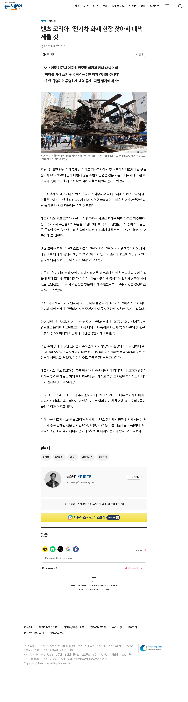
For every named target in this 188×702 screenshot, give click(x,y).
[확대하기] (94, 94)
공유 (141, 54)
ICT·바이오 (118, 6)
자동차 (52, 21)
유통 (143, 6)
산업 (105, 6)
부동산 (132, 6)
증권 (95, 6)
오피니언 (155, 6)
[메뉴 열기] (167, 6)
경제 (77, 6)
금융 (86, 6)
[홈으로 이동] (13, 6)
